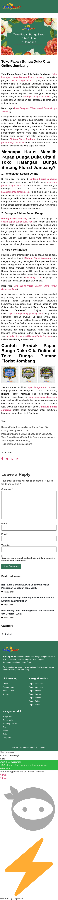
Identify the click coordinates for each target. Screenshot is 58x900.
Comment (7, 489)
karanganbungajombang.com (15, 192)
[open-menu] (51, 6)
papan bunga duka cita (23, 80)
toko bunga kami (33, 277)
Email (4, 534)
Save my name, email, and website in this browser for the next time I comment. (28, 559)
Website (5, 545)
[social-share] (2, 458)
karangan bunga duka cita (37, 97)
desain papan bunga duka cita (16, 222)
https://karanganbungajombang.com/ (25, 313)
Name (5, 523)
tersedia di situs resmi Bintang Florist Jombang (29, 336)
